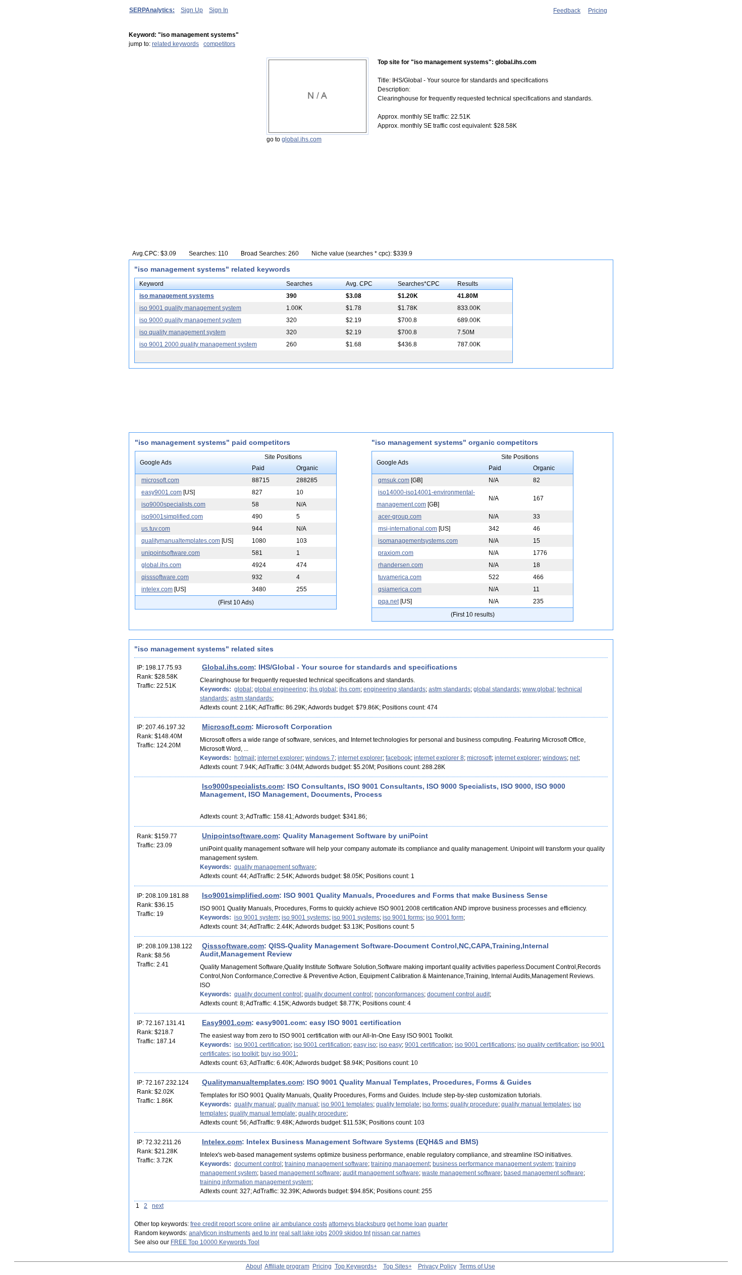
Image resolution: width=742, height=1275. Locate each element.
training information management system (255, 1182)
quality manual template (262, 1113)
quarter (438, 1224)
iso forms (434, 1104)
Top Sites (395, 1266)
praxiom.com (395, 552)
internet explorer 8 (439, 757)
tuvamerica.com (399, 577)
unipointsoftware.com (170, 552)
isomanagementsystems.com (418, 540)
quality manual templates (535, 1104)
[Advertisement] (192, 121)
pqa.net (388, 601)
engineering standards (394, 689)
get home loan (407, 1224)
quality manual (254, 1104)
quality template (397, 1104)
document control (258, 1163)
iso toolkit (245, 1053)
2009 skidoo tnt (349, 1233)
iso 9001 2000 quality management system (198, 344)
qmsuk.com (393, 480)
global (242, 689)
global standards (496, 689)
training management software (326, 1163)
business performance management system (492, 1163)
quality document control (267, 994)
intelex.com (157, 589)
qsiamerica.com (399, 589)
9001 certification (428, 1044)
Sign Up (192, 10)
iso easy (390, 1044)
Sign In (218, 10)
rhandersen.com (400, 565)
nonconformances (399, 994)
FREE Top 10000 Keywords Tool (215, 1242)
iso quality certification (547, 1044)
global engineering (280, 689)
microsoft (479, 757)
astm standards (449, 689)
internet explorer (279, 757)
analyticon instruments (219, 1233)
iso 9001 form (444, 917)
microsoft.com (160, 480)
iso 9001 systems (305, 917)
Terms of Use (477, 1266)
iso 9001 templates (347, 1104)
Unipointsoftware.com (240, 836)
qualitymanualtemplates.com (180, 540)
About (254, 1266)
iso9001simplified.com (172, 516)
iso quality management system (182, 332)
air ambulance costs (299, 1224)
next (158, 1205)
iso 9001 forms (403, 917)
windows (555, 757)
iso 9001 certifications (484, 1044)
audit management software (381, 1173)
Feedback (566, 10)
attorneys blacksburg (357, 1224)
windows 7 (320, 757)
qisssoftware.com (165, 577)
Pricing (597, 10)
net (574, 757)
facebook (398, 757)
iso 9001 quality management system (190, 308)
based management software (300, 1173)
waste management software (461, 1173)
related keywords (175, 43)
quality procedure (474, 1104)
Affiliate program (286, 1266)
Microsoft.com (226, 727)
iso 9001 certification (262, 1044)
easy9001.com (161, 492)
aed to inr (265, 1233)
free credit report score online (230, 1224)
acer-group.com (399, 516)
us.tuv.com (155, 528)
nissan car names (396, 1233)
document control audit (458, 994)
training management (400, 1163)
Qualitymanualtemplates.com (252, 1082)
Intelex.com (222, 1142)
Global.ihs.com (228, 667)
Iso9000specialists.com (242, 786)
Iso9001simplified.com (240, 895)
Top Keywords (354, 1266)
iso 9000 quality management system (190, 320)
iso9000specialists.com (173, 504)
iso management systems (176, 295)
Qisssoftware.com (233, 946)
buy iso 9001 (278, 1053)
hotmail (244, 757)
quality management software (274, 867)
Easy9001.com (226, 1022)
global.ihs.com (302, 139)
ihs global (322, 689)
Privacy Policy (437, 1266)
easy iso (364, 1044)
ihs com (349, 689)
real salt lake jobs (303, 1233)
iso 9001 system (256, 917)
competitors (219, 43)
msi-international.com (407, 528)
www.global (538, 689)
